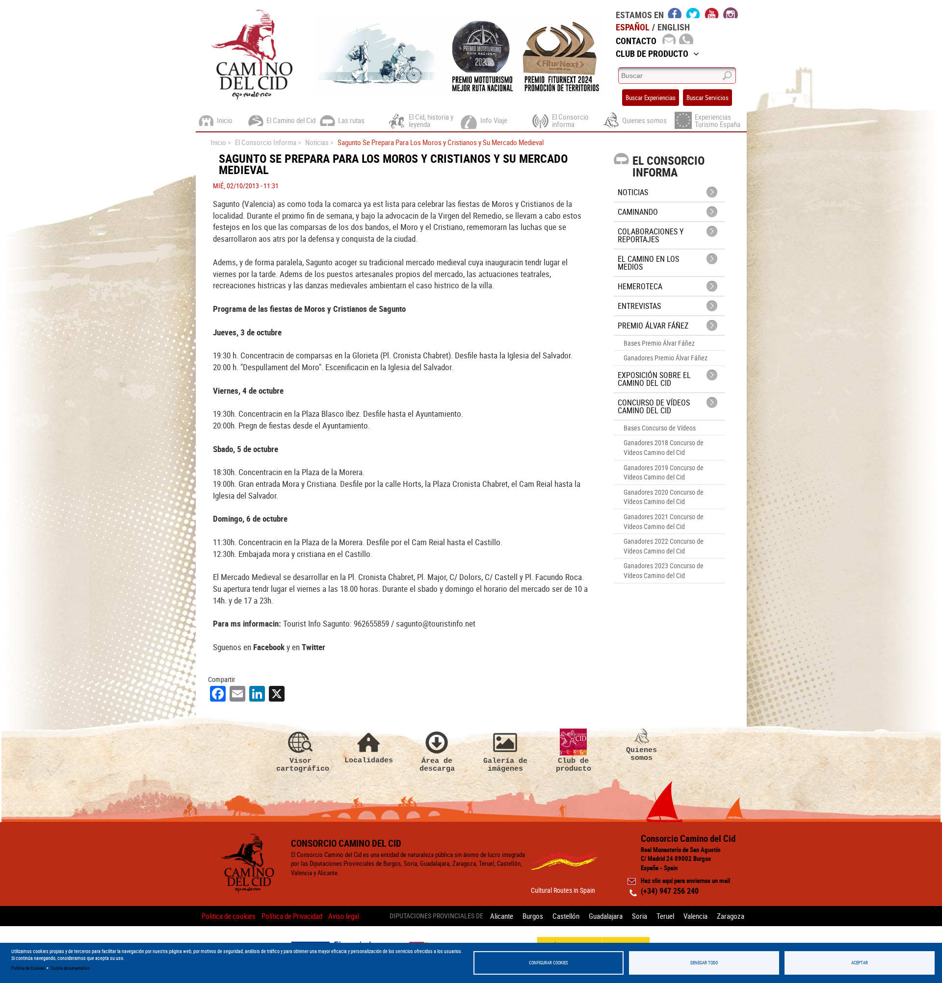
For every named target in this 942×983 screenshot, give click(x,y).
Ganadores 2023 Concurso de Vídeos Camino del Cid (664, 570)
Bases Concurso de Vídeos (660, 427)
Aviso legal (343, 916)
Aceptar (859, 962)
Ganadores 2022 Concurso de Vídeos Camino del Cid (664, 545)
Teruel (665, 916)
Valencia (695, 916)
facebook (675, 12)
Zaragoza (730, 916)
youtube (712, 12)
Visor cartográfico (300, 764)
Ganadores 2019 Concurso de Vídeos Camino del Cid (664, 472)
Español (633, 27)
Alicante (501, 916)
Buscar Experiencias (651, 97)
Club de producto (573, 764)
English (673, 27)
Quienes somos (641, 754)
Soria (639, 916)
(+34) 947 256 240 (670, 890)
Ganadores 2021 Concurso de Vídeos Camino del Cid (664, 521)
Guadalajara (606, 916)
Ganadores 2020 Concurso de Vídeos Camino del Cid (664, 496)
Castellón (565, 916)
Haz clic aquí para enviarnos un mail (685, 880)
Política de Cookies (28, 968)
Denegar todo (704, 962)
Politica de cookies (229, 916)
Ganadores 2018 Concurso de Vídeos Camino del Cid (664, 447)
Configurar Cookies (548, 962)
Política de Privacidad (292, 916)
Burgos (533, 916)
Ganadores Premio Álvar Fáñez (665, 357)
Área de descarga (437, 764)
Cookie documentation (70, 968)
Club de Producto (652, 53)
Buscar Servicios (707, 97)
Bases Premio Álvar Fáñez (659, 343)
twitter (693, 12)
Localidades (368, 760)
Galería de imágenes (505, 764)
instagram (730, 12)
